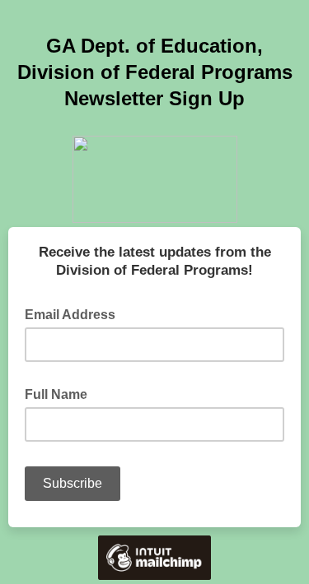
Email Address (75, 313)
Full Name (61, 393)
